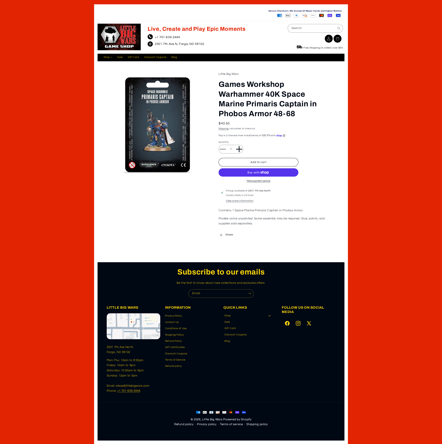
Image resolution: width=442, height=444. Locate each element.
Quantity (224, 142)
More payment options (259, 181)
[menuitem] (108, 57)
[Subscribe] (249, 293)
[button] (338, 39)
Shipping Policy (174, 335)
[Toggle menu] (269, 315)
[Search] (339, 28)
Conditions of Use (176, 328)
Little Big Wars (212, 419)
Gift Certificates (175, 347)
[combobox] (315, 28)
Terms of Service (175, 360)
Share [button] (229, 235)
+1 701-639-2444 (167, 37)
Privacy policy (206, 424)
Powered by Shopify (237, 419)
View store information (239, 201)
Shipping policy (257, 424)
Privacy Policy (173, 316)
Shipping (224, 129)
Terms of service (231, 424)
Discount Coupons (176, 353)
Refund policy (173, 366)
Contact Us (172, 322)
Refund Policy (173, 341)
